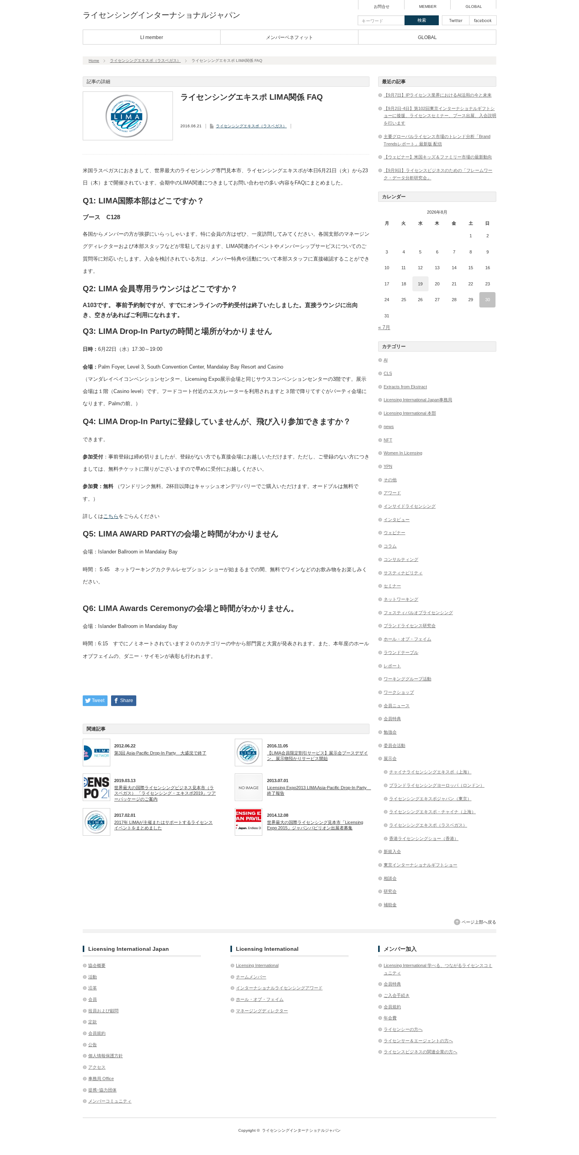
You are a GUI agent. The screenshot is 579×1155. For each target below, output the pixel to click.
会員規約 (97, 1033)
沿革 (92, 987)
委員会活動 (394, 745)
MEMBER (427, 7)
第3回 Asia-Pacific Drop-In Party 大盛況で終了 (160, 753)
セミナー (392, 585)
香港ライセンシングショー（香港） (423, 838)
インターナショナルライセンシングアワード (279, 987)
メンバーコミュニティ (110, 1101)
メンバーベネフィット (289, 37)
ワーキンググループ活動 (407, 678)
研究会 (390, 891)
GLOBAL (474, 7)
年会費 (390, 1017)
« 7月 (384, 327)
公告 (92, 1044)
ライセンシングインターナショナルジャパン (161, 15)
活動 (92, 976)
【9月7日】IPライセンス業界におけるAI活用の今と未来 (438, 95)
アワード (392, 492)
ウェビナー (394, 532)
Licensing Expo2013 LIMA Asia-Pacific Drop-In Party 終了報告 (318, 790)
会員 (92, 999)
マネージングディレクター (262, 1010)
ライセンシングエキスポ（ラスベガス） (145, 60)
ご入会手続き (397, 995)
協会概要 (97, 965)
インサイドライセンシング (410, 506)
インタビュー (397, 519)
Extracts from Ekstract (405, 386)
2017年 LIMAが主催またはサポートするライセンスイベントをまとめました (163, 825)
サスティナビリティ (403, 572)
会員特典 (392, 718)
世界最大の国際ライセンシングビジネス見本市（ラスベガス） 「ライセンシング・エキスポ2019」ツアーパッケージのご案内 (165, 793)
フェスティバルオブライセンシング (418, 612)
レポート (392, 665)
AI (386, 360)
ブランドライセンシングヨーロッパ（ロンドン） (436, 785)
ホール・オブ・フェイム (407, 639)
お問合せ (382, 7)
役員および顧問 (103, 1010)
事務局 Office (101, 1078)
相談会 (390, 878)
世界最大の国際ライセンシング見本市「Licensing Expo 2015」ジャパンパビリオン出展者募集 (315, 825)
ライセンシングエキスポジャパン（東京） (430, 798)
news (389, 426)
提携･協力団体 (102, 1090)
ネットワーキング (401, 599)
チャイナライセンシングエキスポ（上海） (430, 771)
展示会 (390, 758)
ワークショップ (399, 692)
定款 (92, 1021)
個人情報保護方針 (105, 1055)
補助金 (390, 904)
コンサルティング (401, 559)
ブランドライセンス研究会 (410, 625)
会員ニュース (397, 705)
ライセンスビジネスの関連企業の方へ (420, 1051)
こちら (111, 516)
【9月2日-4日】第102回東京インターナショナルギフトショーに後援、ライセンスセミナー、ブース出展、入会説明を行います (440, 115)
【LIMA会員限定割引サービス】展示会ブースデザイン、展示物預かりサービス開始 (317, 756)
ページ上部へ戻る (479, 922)
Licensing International (257, 965)
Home (94, 60)
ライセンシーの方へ (403, 1029)
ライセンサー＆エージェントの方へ (418, 1040)
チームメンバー (251, 976)
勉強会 (390, 732)
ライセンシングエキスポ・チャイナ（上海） (432, 811)
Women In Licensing (403, 453)
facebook (483, 20)
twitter (456, 20)
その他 (390, 479)
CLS (388, 373)
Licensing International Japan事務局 (418, 399)
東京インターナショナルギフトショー (420, 865)
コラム (390, 546)
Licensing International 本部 (410, 413)
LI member (151, 37)
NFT (388, 440)
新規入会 (392, 851)
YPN (388, 466)
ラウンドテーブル (401, 652)
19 (420, 283)
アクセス (97, 1067)
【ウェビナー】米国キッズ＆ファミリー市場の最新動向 (438, 157)
